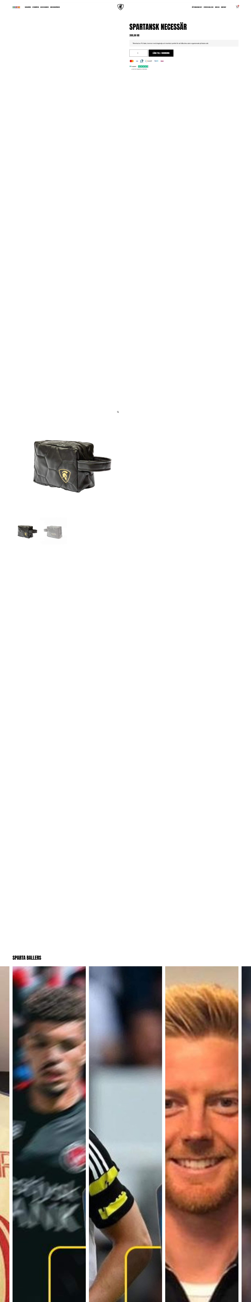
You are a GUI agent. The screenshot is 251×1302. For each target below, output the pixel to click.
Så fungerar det (197, 7)
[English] (16, 7)
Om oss (217, 7)
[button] (118, 412)
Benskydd (28, 7)
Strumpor (35, 7)
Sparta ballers (208, 7)
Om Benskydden (55, 7)
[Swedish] (14, 7)
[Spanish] (19, 7)
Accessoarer (44, 7)
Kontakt (223, 7)
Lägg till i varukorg (161, 53)
